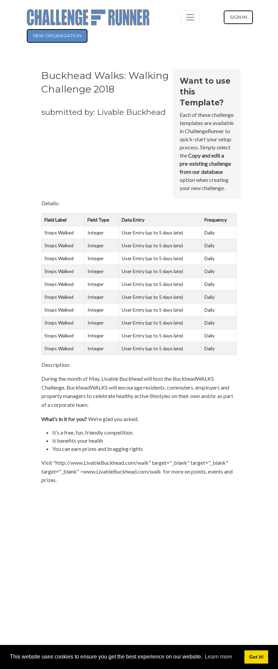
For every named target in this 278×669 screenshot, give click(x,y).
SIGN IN (238, 17)
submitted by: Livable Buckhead (103, 112)
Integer (95, 232)
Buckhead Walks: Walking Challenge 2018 (105, 82)
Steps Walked (59, 232)
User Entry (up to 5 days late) (152, 232)
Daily (209, 232)
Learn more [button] (218, 657)
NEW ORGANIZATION (57, 35)
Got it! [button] (256, 657)
